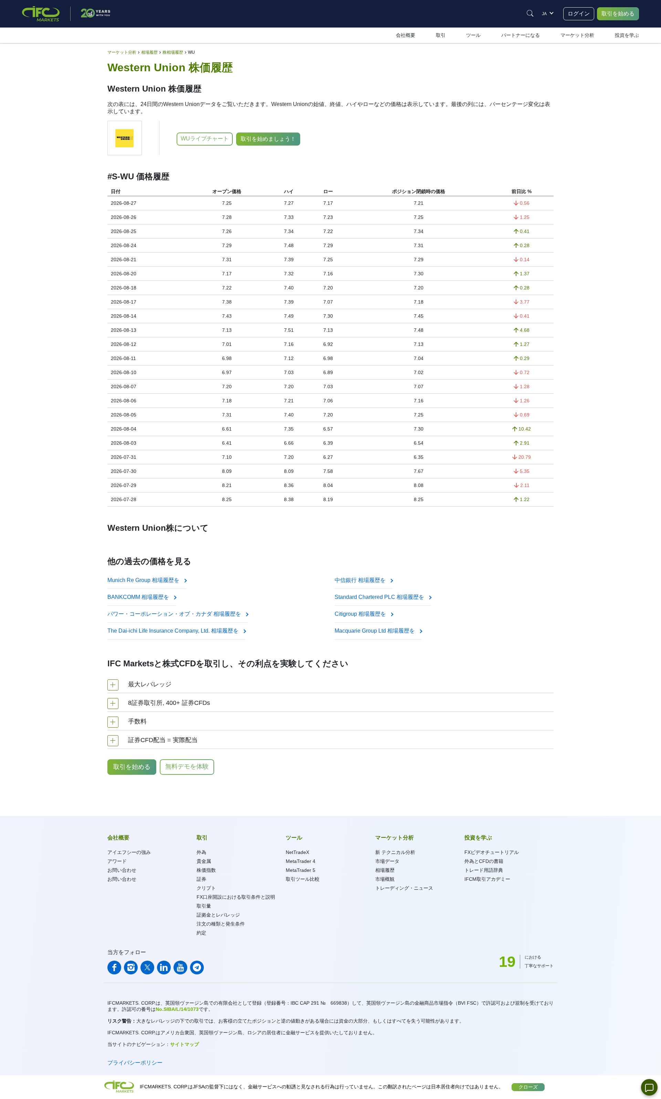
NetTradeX (297, 852)
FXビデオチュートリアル (491, 852)
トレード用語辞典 (483, 870)
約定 (201, 933)
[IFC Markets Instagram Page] (131, 967)
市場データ (387, 861)
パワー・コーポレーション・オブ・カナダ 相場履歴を (174, 614)
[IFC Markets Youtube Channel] (180, 967)
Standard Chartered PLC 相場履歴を (380, 597)
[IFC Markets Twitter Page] (147, 967)
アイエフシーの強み (129, 852)
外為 (201, 852)
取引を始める (617, 14)
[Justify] (530, 13)
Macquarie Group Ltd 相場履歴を (375, 631)
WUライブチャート (205, 138)
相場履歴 (385, 870)
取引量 (204, 906)
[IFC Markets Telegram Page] (197, 967)
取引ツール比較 (302, 879)
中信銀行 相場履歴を (361, 580)
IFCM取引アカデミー (487, 879)
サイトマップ (184, 1044)
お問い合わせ (121, 870)
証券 (201, 879)
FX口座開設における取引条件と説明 (236, 897)
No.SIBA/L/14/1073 (177, 1009)
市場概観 (385, 879)
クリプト (206, 888)
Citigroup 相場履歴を (361, 614)
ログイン (579, 14)
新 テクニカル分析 (395, 852)
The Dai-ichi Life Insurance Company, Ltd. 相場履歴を (173, 631)
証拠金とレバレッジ (218, 915)
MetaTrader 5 (300, 870)
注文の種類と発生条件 (221, 924)
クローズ (528, 1087)
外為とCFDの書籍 (483, 861)
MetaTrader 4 (300, 861)
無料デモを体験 (187, 766)
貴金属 (204, 861)
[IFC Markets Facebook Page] (114, 967)
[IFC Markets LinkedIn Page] (164, 967)
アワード (117, 861)
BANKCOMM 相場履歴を (138, 597)
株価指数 (206, 870)
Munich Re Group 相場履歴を (144, 580)
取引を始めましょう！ (268, 139)
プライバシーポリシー (134, 1063)
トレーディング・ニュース (404, 888)
